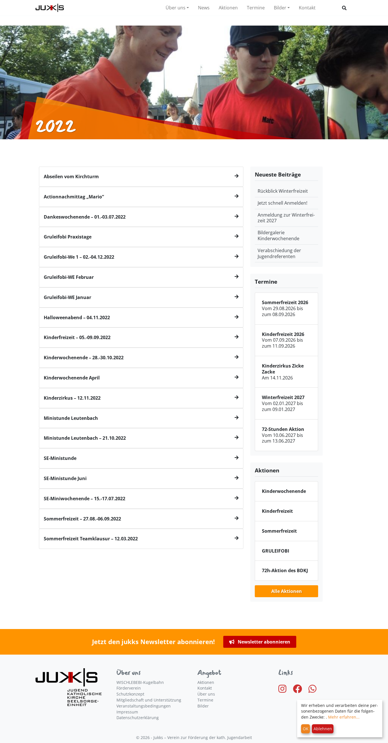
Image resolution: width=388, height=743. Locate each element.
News (204, 8)
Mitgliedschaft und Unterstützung (148, 700)
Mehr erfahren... (344, 717)
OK (305, 728)
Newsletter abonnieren (263, 642)
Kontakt (307, 8)
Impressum (127, 712)
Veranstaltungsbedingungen (143, 706)
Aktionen (228, 8)
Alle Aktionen (286, 591)
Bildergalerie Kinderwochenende (278, 235)
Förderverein (128, 688)
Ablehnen (323, 728)
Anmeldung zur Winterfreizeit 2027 (286, 218)
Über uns (175, 8)
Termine (256, 8)
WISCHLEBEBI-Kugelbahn (140, 682)
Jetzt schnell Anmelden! (282, 203)
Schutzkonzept (130, 694)
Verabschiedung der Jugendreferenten (279, 253)
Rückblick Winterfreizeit (283, 191)
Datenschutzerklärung (137, 717)
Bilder (280, 8)
